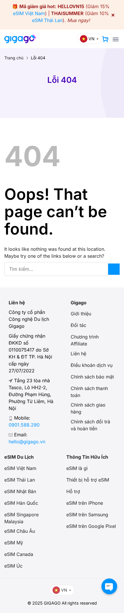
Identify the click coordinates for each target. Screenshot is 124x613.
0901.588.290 (24, 425)
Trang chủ (13, 57)
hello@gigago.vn (27, 441)
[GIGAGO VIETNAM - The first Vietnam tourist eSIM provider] (20, 38)
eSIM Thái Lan (47, 20)
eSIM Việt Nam (29, 13)
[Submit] (114, 269)
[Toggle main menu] (116, 39)
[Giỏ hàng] (105, 39)
